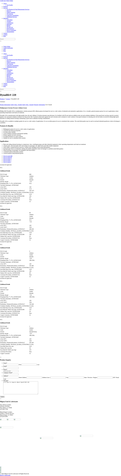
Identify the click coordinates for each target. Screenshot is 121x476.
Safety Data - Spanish (28, 104)
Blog (4, 36)
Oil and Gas (10, 27)
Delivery (9, 11)
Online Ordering (11, 12)
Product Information (5, 104)
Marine (8, 25)
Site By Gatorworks (5, 475)
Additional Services (12, 17)
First (20, 364)
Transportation (10, 31)
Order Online (9, 0)
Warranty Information (39, 104)
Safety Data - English (16, 104)
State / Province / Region (90, 377)
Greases (8, 99)
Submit (2, 396)
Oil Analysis (10, 14)
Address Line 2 (46, 377)
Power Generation (11, 30)
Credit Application (8, 48)
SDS (4, 49)
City (67, 377)
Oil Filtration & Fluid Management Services (18, 9)
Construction (10, 22)
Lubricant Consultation (13, 15)
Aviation (9, 21)
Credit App (3, 0)
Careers (5, 33)
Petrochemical (10, 28)
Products (5, 6)
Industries (5, 18)
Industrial (9, 24)
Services (5, 8)
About (5, 3)
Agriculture (10, 20)
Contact (5, 34)
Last (38, 364)
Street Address (22, 377)
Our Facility (10, 5)
